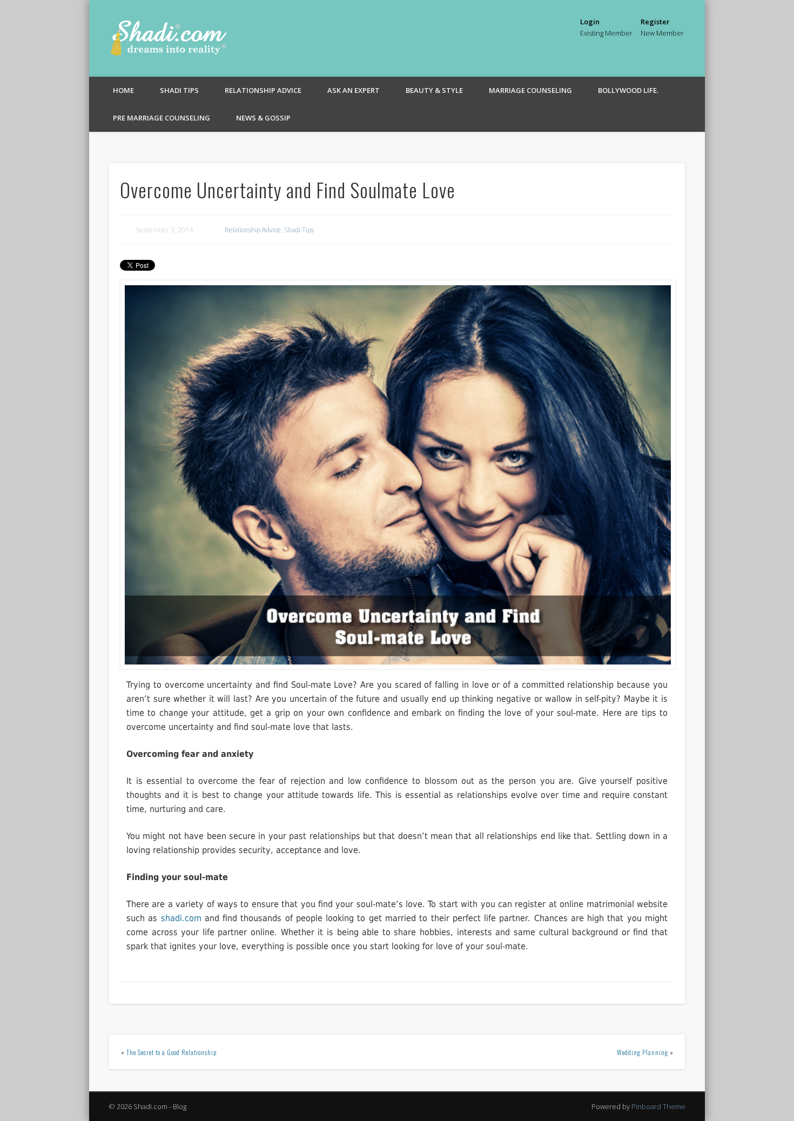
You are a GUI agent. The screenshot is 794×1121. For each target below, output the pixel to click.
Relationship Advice (263, 90)
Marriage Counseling (530, 90)
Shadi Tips (179, 90)
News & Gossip (263, 118)
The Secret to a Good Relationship (171, 1052)
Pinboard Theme (658, 1106)
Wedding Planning (642, 1052)
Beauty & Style (434, 90)
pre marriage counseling (161, 118)
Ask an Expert (353, 90)
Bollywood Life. (628, 90)
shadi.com (181, 918)
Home (123, 90)
